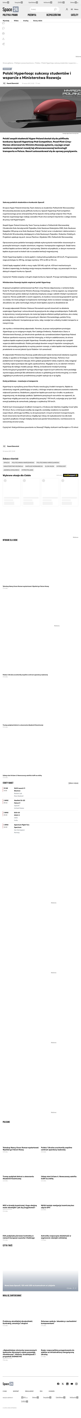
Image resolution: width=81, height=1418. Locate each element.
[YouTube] (72, 1384)
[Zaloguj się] (67, 9)
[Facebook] (58, 1384)
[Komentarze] (3, 28)
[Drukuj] (3, 33)
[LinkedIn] (67, 1384)
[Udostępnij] (3, 44)
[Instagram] (76, 1384)
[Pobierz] (3, 38)
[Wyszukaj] (55, 9)
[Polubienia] (3, 23)
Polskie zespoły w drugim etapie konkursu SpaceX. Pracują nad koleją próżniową (44, 277)
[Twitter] (63, 1384)
